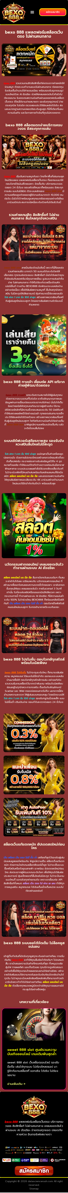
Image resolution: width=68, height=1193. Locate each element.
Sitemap (34, 1188)
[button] (32, 12)
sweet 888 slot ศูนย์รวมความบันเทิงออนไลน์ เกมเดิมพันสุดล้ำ (31, 1052)
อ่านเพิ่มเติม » (16, 1084)
